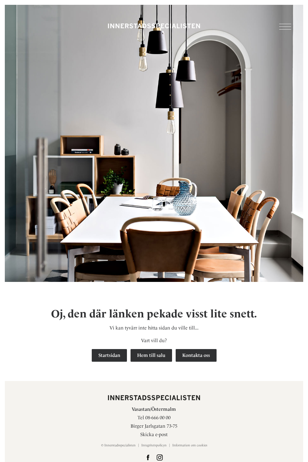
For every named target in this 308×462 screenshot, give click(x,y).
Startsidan (109, 355)
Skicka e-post (154, 434)
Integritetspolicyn (154, 445)
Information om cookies (189, 445)
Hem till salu (151, 355)
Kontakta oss (196, 355)
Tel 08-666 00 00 (154, 417)
